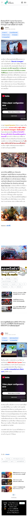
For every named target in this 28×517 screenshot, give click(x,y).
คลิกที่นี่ (8, 225)
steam (7, 454)
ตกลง (22, 503)
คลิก (8, 510)
